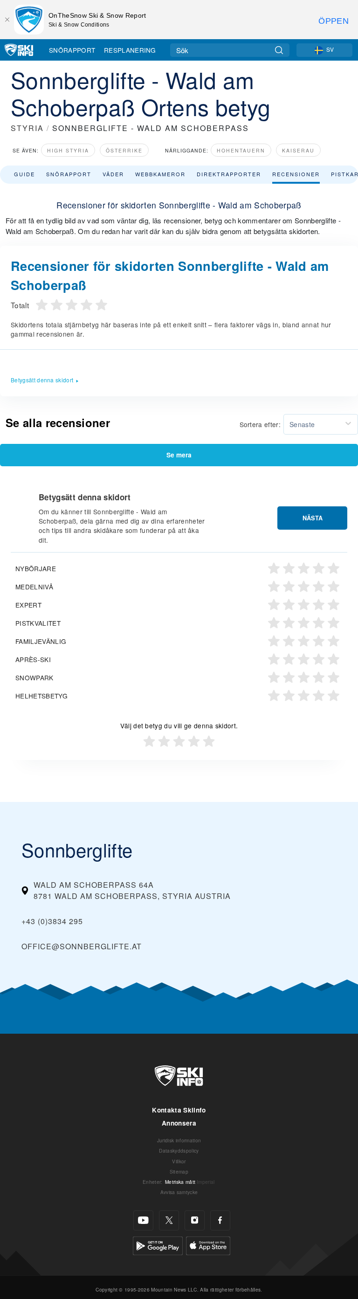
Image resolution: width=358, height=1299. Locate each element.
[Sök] (278, 50)
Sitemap (179, 1171)
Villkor (179, 1161)
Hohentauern (241, 150)
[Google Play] (158, 1245)
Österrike (124, 150)
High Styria (68, 150)
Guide (24, 174)
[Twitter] (169, 1220)
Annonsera (179, 1123)
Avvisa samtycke (179, 1191)
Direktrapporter (229, 174)
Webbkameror (160, 174)
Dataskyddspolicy (179, 1150)
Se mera (179, 454)
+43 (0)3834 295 (52, 921)
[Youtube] (143, 1220)
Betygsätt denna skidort (42, 380)
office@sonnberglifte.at (81, 946)
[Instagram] (195, 1220)
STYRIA (27, 128)
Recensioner (296, 174)
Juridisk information (179, 1140)
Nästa (313, 518)
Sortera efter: (260, 424)
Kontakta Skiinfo (179, 1110)
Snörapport (72, 50)
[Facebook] (220, 1220)
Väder (113, 174)
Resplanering (130, 50)
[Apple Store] (208, 1245)
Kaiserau (298, 150)
